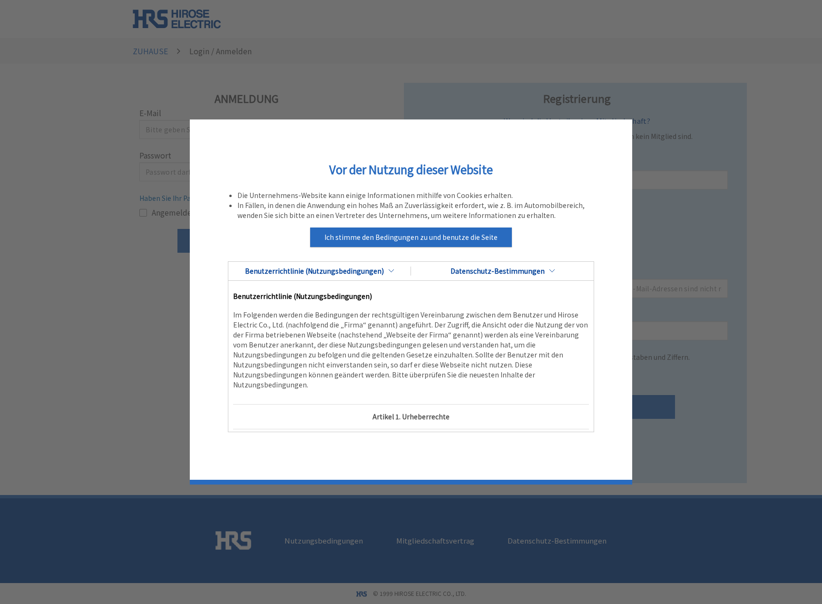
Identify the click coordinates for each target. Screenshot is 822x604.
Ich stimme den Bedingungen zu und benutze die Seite (411, 237)
